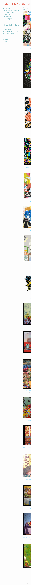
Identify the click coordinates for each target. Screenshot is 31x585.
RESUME (5, 40)
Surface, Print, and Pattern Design (12, 10)
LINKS (4, 42)
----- (4, 44)
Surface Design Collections (12, 25)
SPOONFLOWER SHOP (10, 31)
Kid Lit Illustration (9, 12)
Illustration (7, 14)
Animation (7, 23)
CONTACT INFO (7, 35)
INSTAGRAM (6, 29)
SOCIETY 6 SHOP (8, 33)
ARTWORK (6, 8)
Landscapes (8, 21)
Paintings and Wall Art (10, 17)
